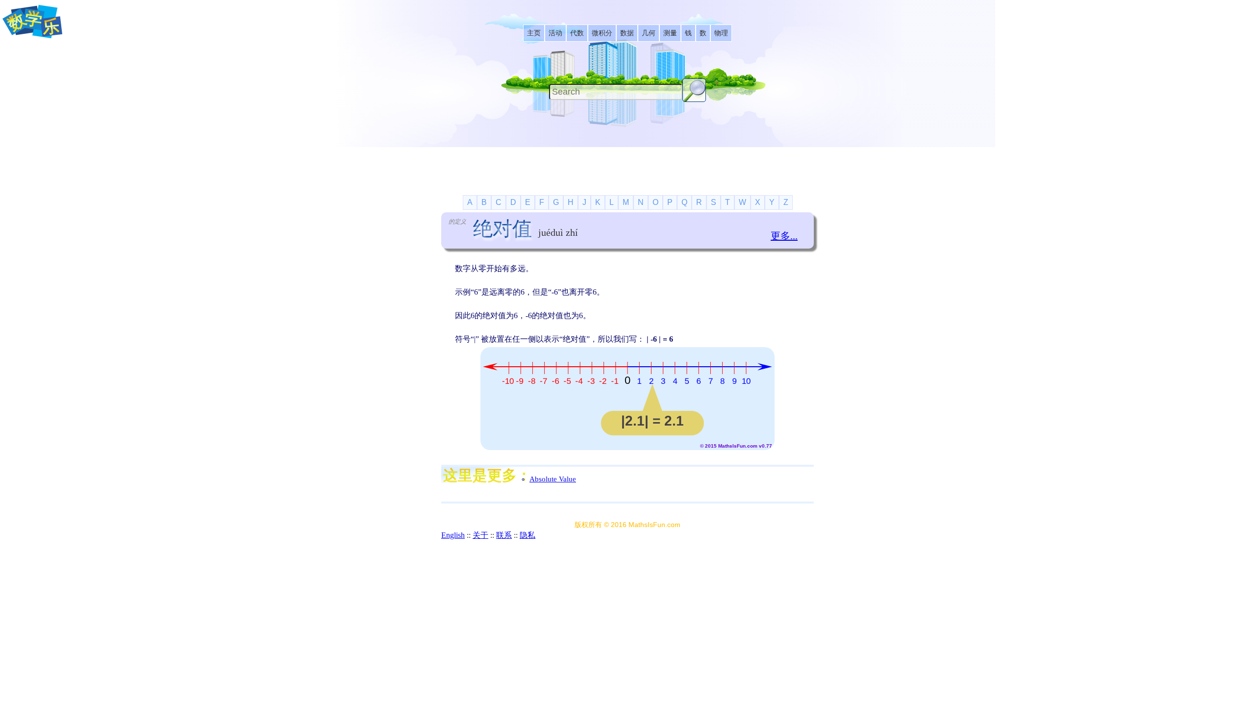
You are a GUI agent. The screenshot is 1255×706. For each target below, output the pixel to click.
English (453, 535)
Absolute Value (552, 479)
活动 (555, 33)
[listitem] (534, 33)
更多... (784, 235)
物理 (721, 33)
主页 (534, 33)
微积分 (602, 33)
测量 (670, 33)
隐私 (527, 535)
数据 (627, 33)
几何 (648, 33)
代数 (577, 33)
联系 (504, 535)
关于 (480, 535)
